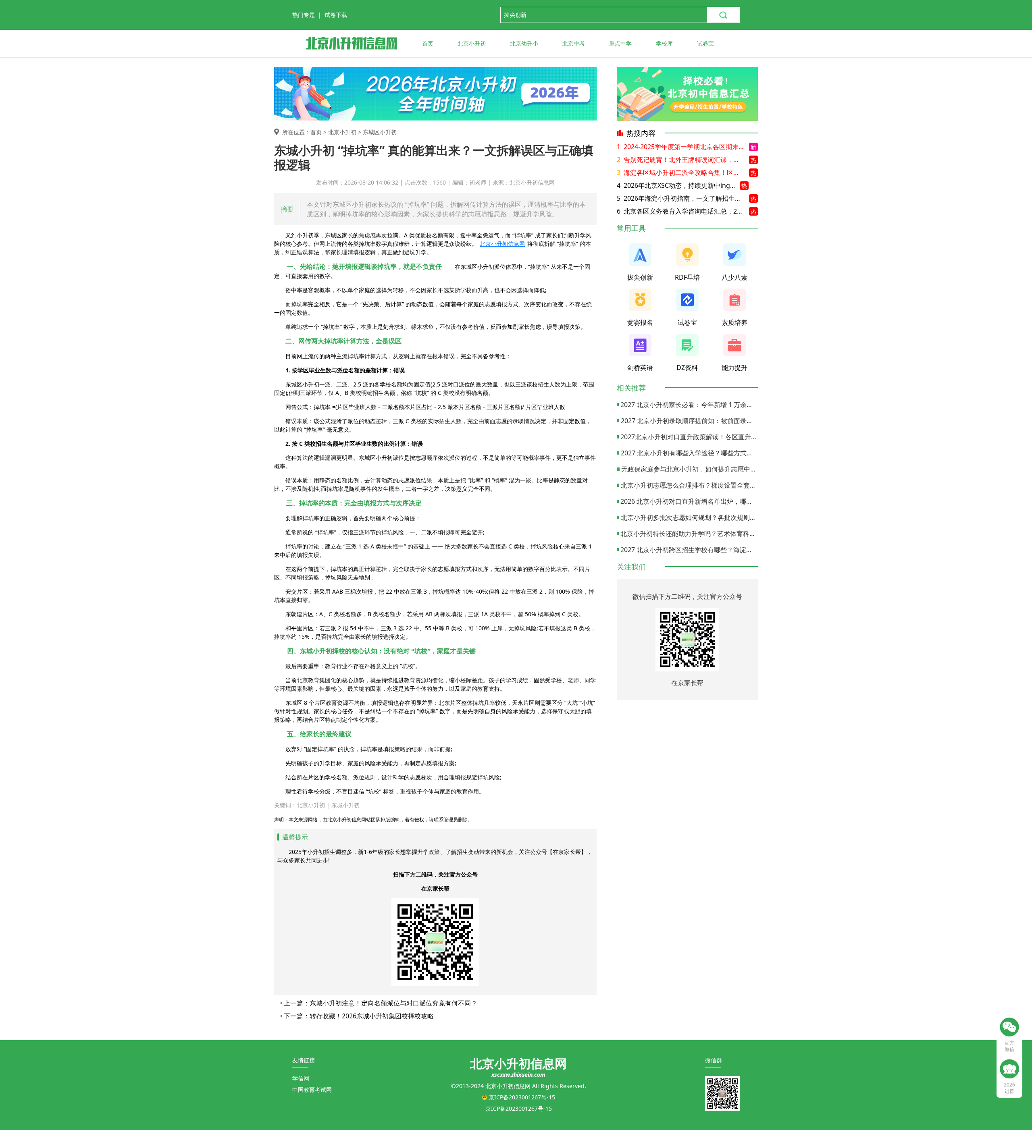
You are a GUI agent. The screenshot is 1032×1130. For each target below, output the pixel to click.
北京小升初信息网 (502, 243)
